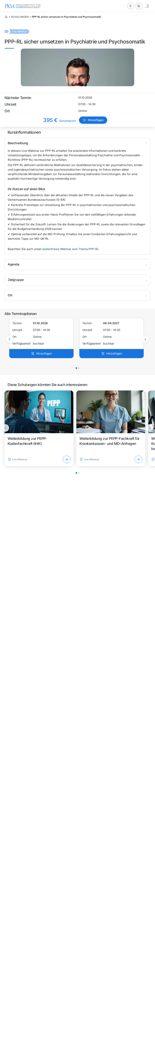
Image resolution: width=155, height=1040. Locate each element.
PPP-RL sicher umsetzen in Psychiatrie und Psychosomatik (66, 16)
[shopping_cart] (138, 6)
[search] (130, 6)
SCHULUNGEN (20, 16)
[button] (77, 143)
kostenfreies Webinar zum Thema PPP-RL (70, 249)
